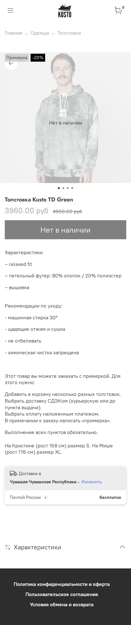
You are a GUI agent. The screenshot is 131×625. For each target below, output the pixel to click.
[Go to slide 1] (59, 188)
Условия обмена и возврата (61, 604)
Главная (13, 33)
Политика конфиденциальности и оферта (62, 584)
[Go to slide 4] (72, 188)
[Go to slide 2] (63, 188)
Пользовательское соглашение (61, 594)
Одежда (40, 33)
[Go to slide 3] (68, 188)
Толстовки (69, 33)
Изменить (91, 482)
